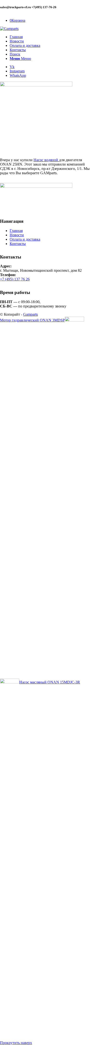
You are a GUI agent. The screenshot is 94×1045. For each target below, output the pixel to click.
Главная (16, 231)
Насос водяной (46, 160)
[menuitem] (52, 37)
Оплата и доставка (25, 239)
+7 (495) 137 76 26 (15, 279)
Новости (17, 235)
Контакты (18, 244)
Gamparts (30, 314)
